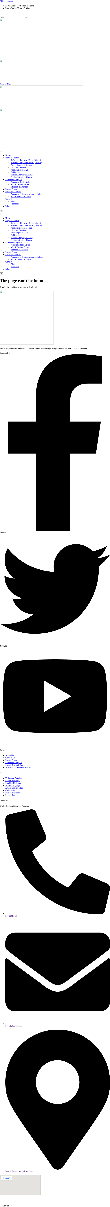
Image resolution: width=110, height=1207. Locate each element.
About (13, 201)
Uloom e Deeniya (18, 167)
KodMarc (74, 1201)
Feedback (15, 204)
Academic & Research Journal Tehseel (27, 194)
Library (8, 206)
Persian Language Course (21, 175)
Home (8, 155)
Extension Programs (13, 179)
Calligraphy (16, 172)
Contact (8, 199)
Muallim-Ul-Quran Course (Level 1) (26, 162)
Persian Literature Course (21, 177)
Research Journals (13, 191)
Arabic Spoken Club (19, 170)
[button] (55, 1206)
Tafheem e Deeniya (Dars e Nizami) (26, 160)
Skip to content (6, 1)
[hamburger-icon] (1, 151)
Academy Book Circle (20, 182)
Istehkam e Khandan (19, 187)
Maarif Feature (11, 189)
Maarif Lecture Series (20, 184)
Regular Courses (12, 158)
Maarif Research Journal (21, 196)
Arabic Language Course (21, 165)
